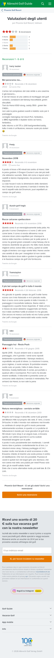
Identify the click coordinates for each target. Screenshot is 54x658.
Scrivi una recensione (27, 494)
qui (26, 576)
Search (42, 3)
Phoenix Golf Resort (12, 10)
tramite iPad (15, 87)
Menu (49, 3)
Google (14, 135)
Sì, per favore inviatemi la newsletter (27, 558)
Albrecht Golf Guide (19, 3)
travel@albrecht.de (43, 572)
